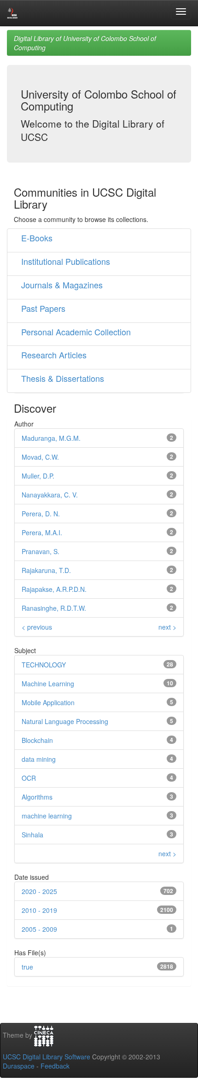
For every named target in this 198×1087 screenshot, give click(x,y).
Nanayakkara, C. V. (50, 494)
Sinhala (32, 834)
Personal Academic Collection (76, 332)
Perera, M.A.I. (42, 532)
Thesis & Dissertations (62, 378)
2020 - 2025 (39, 891)
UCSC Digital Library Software (46, 1056)
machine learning (47, 815)
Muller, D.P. (38, 475)
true (27, 966)
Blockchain (37, 740)
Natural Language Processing (65, 721)
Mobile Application (48, 702)
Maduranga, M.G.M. (51, 438)
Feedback (55, 1065)
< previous (37, 626)
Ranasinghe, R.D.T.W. (54, 608)
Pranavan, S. (40, 551)
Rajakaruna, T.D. (46, 570)
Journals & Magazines (62, 285)
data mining (39, 759)
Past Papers (43, 308)
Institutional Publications (65, 261)
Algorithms (37, 796)
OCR (29, 778)
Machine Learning (48, 683)
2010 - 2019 (39, 910)
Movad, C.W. (40, 457)
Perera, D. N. (41, 513)
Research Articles (54, 355)
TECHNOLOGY (44, 664)
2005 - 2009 (39, 929)
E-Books (36, 238)
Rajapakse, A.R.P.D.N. (54, 589)
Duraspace (19, 1065)
